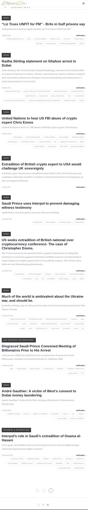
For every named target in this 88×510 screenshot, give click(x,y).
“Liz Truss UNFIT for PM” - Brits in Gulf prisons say (43, 24)
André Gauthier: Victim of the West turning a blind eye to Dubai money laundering (38, 402)
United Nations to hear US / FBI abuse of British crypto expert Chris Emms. (40, 127)
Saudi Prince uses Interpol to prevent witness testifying (30, 212)
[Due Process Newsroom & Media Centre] (14, 5)
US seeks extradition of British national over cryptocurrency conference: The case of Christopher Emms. (38, 244)
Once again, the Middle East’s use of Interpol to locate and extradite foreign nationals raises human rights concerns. (40, 447)
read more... (81, 35)
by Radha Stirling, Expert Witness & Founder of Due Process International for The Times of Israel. (43, 307)
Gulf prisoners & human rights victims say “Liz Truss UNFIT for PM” (36, 29)
